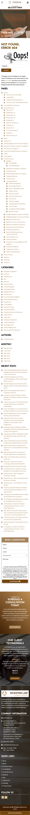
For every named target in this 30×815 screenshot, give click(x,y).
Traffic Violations (9, 322)
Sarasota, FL (10, 128)
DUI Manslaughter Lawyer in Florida (17, 214)
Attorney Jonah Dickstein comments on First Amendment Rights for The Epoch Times (15, 490)
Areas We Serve (9, 108)
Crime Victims (10, 179)
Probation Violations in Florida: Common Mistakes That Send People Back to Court (15, 379)
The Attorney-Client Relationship (17, 102)
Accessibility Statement (12, 105)
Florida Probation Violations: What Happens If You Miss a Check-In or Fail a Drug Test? (16, 397)
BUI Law (6, 281)
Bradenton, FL (10, 112)
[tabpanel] (15, 665)
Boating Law (8, 276)
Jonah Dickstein (9, 339)
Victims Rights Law (10, 327)
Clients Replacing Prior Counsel (16, 173)
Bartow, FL (9, 110)
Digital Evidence (9, 292)
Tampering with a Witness (17, 204)
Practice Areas (9, 159)
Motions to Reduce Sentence (15, 224)
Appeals (8, 161)
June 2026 (7, 351)
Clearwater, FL (11, 115)
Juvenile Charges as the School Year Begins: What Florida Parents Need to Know (16, 386)
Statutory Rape (14, 201)
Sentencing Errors (12, 237)
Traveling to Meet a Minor (17, 209)
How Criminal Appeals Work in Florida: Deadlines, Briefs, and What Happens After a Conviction (16, 372)
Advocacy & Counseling (13, 95)
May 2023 (7, 358)
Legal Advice (8, 315)
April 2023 (7, 361)
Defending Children (15, 186)
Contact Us (7, 141)
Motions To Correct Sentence (15, 222)
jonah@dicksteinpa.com (10, 745)
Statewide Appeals (12, 246)
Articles (6, 274)
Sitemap (6, 260)
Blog (5, 138)
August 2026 (8, 348)
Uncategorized (9, 325)
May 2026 (7, 353)
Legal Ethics (10, 97)
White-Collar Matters (13, 252)
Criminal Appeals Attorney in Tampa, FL (16, 143)
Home (6, 154)
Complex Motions (11, 176)
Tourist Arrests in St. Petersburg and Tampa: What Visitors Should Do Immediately (16, 404)
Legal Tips (7, 317)
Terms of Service (20, 568)
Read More (15, 678)
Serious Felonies (11, 239)
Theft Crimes (13, 206)
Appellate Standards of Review (16, 168)
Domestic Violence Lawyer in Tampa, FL (16, 146)
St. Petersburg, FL (12, 130)
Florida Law (7, 302)
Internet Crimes (14, 193)
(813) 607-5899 (15, 7)
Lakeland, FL (10, 120)
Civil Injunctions (11, 171)
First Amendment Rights (12, 297)
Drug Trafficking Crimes (16, 188)
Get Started (15, 627)
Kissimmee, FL (10, 117)
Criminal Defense (11, 181)
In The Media (8, 156)
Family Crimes (13, 191)
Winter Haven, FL (11, 135)
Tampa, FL (9, 133)
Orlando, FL (9, 125)
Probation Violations (12, 229)
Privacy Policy (8, 255)
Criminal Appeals (14, 165)
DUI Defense (8, 294)
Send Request (14, 581)
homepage (8, 80)
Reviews (6, 257)
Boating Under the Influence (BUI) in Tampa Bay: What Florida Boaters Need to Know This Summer (16, 429)
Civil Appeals (13, 163)
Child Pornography (14, 183)
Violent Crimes (13, 211)
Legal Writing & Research (14, 100)
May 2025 (7, 356)
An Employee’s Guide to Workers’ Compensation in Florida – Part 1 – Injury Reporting (14, 506)
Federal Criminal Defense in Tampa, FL (16, 151)
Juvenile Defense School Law (13, 312)
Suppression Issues (12, 249)
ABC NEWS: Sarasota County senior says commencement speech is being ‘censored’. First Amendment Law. (16, 513)
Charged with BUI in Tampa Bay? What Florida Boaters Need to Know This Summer (16, 436)
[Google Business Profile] (2, 797)
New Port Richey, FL (12, 123)
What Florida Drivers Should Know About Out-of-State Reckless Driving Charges (16, 448)
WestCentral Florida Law (12, 330)
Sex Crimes (12, 199)
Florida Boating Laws (10, 299)
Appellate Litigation (10, 271)
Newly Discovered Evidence (15, 227)
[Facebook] (6, 797)
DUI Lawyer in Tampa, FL (11, 148)
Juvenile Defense (9, 309)
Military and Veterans (13, 219)
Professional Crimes (15, 196)
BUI (5, 279)
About (6, 92)
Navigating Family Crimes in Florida (15, 466)
